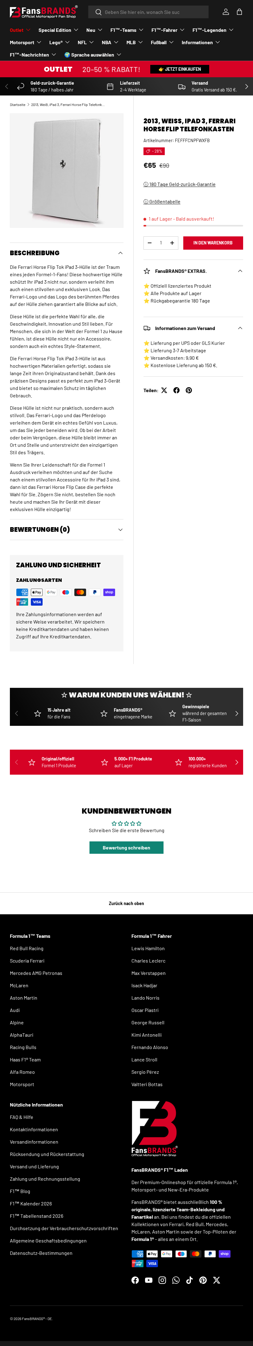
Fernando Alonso (149, 1047)
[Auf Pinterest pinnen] (189, 390)
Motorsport (22, 1084)
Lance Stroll (144, 1059)
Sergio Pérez (145, 1072)
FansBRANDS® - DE (37, 1318)
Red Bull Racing (27, 948)
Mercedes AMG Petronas (36, 973)
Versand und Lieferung (34, 1166)
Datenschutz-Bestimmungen (41, 1253)
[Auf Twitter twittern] (164, 390)
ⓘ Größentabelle (161, 201)
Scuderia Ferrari (27, 960)
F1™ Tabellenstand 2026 (36, 1216)
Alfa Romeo (22, 1072)
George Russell (147, 1022)
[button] (239, 12)
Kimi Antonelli (146, 1035)
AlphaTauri (21, 1035)
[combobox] (148, 12)
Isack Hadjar (144, 985)
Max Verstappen (148, 973)
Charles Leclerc (148, 960)
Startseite (17, 104)
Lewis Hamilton (148, 948)
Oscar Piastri (145, 1010)
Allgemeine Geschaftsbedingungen (48, 1240)
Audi (15, 1010)
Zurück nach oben (126, 903)
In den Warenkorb (213, 242)
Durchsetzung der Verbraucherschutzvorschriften (64, 1228)
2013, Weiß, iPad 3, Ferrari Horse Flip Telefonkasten (68, 104)
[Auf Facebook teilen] (176, 390)
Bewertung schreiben (126, 847)
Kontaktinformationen (34, 1129)
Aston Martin (23, 998)
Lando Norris (145, 998)
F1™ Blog (20, 1191)
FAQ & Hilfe (21, 1117)
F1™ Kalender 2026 (31, 1203)
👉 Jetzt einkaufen (180, 69)
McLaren (19, 985)
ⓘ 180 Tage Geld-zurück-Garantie (179, 184)
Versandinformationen (34, 1142)
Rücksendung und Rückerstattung (47, 1154)
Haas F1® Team (25, 1059)
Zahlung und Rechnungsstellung (45, 1179)
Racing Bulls (23, 1047)
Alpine (17, 1022)
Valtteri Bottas (147, 1084)
